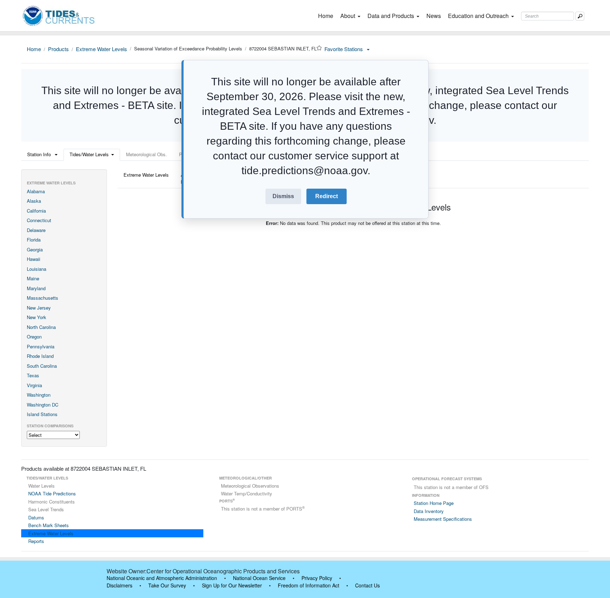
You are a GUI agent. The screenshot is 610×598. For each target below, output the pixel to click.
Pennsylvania (40, 346)
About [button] (347, 16)
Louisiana (36, 269)
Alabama (36, 191)
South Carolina (42, 365)
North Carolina (41, 327)
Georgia (35, 249)
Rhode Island (40, 356)
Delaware (36, 230)
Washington (38, 394)
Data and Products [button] (390, 16)
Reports (36, 541)
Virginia (34, 385)
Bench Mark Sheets (48, 525)
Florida (34, 239)
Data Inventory (429, 511)
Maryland (36, 288)
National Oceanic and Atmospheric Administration (162, 577)
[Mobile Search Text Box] (579, 16)
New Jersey (39, 307)
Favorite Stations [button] (344, 49)
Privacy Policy (316, 577)
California (36, 210)
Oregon (34, 336)
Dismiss (283, 196)
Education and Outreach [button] (478, 16)
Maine (33, 278)
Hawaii (33, 259)
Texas (33, 375)
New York (36, 317)
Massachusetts (42, 297)
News (433, 16)
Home (327, 16)
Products (58, 49)
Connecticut (39, 220)
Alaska (34, 200)
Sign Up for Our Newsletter (232, 585)
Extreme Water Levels (101, 49)
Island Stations (42, 414)
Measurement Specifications (443, 518)
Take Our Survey (167, 585)
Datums (36, 517)
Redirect (326, 196)
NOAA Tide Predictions (52, 493)
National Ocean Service (259, 577)
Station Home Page (434, 503)
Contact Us (367, 585)
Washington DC (42, 404)
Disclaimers (119, 585)
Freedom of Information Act (308, 585)
